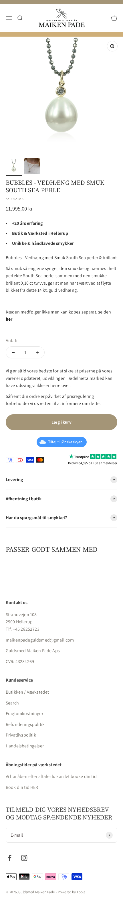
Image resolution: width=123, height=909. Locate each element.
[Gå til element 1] (14, 167)
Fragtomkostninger (24, 713)
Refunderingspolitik (25, 724)
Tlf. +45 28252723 (22, 629)
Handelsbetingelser (25, 746)
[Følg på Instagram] (24, 858)
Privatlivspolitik (21, 735)
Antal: (11, 341)
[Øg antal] (37, 352)
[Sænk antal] (13, 352)
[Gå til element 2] (32, 167)
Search (12, 703)
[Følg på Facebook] (9, 858)
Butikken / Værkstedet (27, 692)
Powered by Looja (72, 892)
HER (33, 787)
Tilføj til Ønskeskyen (65, 442)
